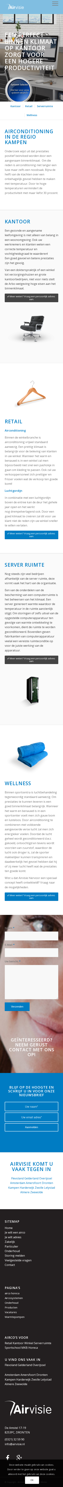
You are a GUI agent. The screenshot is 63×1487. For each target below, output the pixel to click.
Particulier (11, 1246)
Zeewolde (36, 1192)
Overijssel (45, 1178)
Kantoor (18, 1343)
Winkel (28, 1343)
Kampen (13, 1188)
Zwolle (39, 1188)
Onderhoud (12, 1251)
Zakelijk (10, 1242)
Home (9, 1228)
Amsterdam (17, 1183)
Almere (25, 1192)
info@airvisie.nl (15, 1444)
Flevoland (17, 1178)
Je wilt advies (13, 1237)
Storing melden (15, 1255)
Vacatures (11, 1312)
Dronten (47, 1183)
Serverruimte (42, 1343)
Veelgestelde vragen (18, 1260)
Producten (11, 1307)
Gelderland (31, 1178)
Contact (10, 1265)
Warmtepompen (14, 1317)
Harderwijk (27, 1188)
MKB (24, 1348)
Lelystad (49, 1188)
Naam (9, 928)
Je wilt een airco (15, 1232)
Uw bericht (12, 961)
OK (32, 1480)
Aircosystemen (14, 1298)
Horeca (33, 1348)
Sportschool (13, 1348)
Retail (8, 1343)
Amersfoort (33, 1183)
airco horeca (12, 1293)
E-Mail (10, 944)
